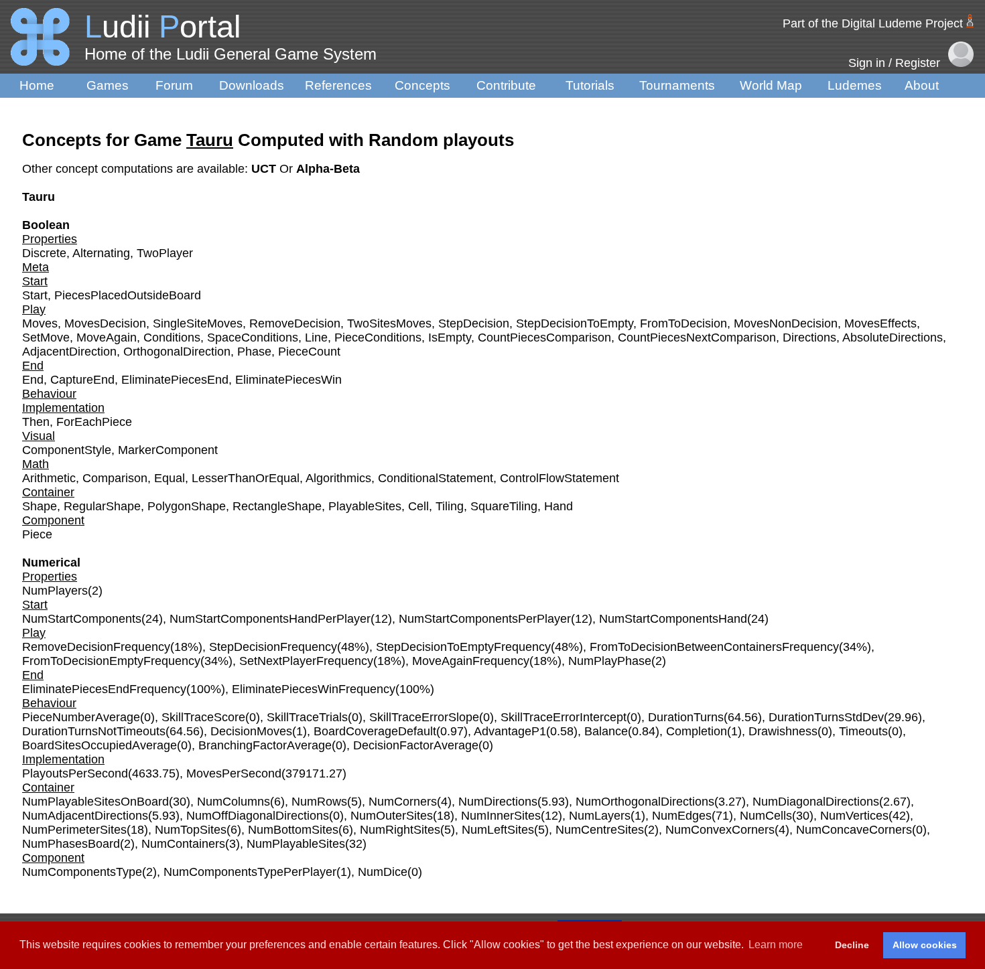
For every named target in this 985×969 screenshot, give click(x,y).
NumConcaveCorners (854, 829)
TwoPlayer (165, 253)
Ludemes (855, 85)
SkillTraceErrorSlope (424, 717)
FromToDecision (683, 323)
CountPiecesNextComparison (697, 337)
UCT (265, 168)
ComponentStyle (66, 450)
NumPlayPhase (609, 661)
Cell (418, 506)
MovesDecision (105, 323)
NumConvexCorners (720, 829)
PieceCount (309, 351)
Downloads (251, 85)
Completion (696, 731)
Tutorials (590, 85)
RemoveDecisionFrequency (96, 647)
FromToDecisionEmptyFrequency (111, 661)
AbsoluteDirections (892, 337)
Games (107, 85)
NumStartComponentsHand (673, 618)
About (922, 85)
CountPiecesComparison (544, 337)
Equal (169, 478)
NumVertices (854, 815)
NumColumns (233, 801)
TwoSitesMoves (389, 323)
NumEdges (682, 815)
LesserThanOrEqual (246, 478)
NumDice (382, 872)
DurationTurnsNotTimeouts (94, 731)
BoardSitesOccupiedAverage (99, 745)
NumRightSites (400, 829)
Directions (809, 337)
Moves (40, 323)
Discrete (44, 253)
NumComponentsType (82, 872)
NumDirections (497, 801)
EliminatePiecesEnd (174, 379)
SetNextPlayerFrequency (306, 661)
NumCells (766, 815)
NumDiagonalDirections (815, 801)
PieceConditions (377, 337)
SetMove (46, 337)
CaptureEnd (82, 379)
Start (35, 295)
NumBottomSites (293, 829)
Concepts (422, 85)
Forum (174, 85)
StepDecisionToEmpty (574, 323)
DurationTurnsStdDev (826, 717)
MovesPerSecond (233, 773)
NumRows (319, 801)
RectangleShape (277, 506)
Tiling (450, 506)
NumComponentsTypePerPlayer (249, 872)
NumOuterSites (391, 815)
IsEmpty (449, 337)
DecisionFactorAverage (415, 745)
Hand (558, 506)
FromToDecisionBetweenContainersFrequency (714, 647)
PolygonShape (186, 506)
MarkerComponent (168, 450)
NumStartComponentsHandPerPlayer (270, 618)
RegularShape (102, 506)
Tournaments (677, 85)
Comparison (114, 478)
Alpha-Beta (328, 168)
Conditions (171, 337)
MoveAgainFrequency (470, 661)
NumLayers (600, 815)
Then (36, 422)
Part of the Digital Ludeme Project (873, 23)
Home (36, 85)
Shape (39, 506)
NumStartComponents (81, 618)
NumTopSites (190, 829)
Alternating (101, 253)
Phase (254, 351)
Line (316, 337)
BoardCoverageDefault (375, 731)
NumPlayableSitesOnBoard (95, 801)
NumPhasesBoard (71, 843)
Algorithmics (338, 478)
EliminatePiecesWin (288, 379)
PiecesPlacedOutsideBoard (127, 295)
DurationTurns (686, 717)
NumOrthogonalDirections (645, 801)
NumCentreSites (599, 829)
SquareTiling (503, 506)
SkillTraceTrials (307, 717)
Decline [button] (852, 945)
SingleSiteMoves (198, 323)
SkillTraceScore (203, 717)
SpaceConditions (252, 337)
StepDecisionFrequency (273, 647)
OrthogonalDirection (177, 351)
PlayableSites (364, 506)
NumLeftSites (498, 829)
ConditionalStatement (435, 478)
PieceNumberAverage (81, 717)
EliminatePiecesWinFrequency (313, 689)
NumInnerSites (501, 815)
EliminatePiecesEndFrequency (104, 689)
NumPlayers (55, 590)
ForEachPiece (94, 422)
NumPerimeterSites (74, 829)
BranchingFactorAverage (265, 745)
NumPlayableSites (296, 843)
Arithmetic (49, 478)
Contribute (506, 85)
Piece (37, 534)
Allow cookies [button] (925, 945)
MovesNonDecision (786, 323)
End (33, 379)
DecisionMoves (251, 731)
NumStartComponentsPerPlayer (485, 618)
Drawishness (782, 731)
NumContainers (183, 843)
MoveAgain (106, 337)
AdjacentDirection (69, 351)
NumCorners (403, 801)
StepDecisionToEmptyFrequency (463, 647)
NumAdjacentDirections (85, 815)
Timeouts (863, 731)
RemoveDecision (294, 323)
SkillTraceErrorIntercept (564, 717)
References (338, 85)
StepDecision (473, 323)
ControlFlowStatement (559, 478)
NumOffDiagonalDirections (257, 815)
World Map (771, 85)
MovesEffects (880, 323)
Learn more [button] (775, 944)
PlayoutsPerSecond (75, 773)
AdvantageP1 (510, 731)
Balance (606, 731)
